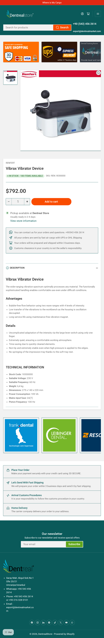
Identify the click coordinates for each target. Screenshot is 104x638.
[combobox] (37, 27)
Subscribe (74, 544)
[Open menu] (98, 14)
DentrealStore (45, 634)
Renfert (10, 163)
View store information (23, 220)
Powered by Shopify (64, 634)
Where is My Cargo (52, 2)
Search (64, 27)
